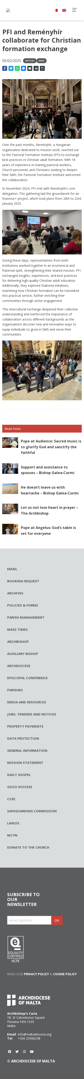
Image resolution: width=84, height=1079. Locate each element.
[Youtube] (32, 1052)
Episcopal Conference (27, 678)
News (41, 60)
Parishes (15, 690)
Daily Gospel (19, 774)
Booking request (23, 581)
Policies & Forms (22, 605)
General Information (27, 750)
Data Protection (23, 738)
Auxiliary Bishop (22, 653)
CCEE (11, 799)
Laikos (13, 823)
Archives (15, 593)
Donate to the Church (28, 847)
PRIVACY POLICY (36, 974)
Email (12, 569)
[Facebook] (9, 1052)
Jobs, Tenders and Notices (31, 714)
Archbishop (18, 641)
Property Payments (25, 726)
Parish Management (25, 617)
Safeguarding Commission (32, 811)
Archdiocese (18, 665)
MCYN (12, 835)
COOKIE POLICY (65, 974)
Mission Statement (25, 762)
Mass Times (17, 629)
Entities (29, 60)
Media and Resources (26, 702)
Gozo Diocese (19, 786)
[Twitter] (17, 1052)
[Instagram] (24, 1052)
